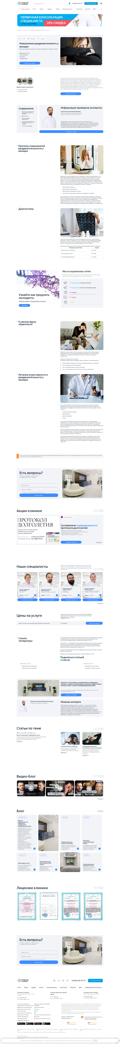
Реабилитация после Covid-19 (24, 1009)
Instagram (74, 292)
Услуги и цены (25, 9)
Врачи (41, 9)
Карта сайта (36, 1016)
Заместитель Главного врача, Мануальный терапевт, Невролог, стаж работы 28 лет (71, 113)
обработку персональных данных (37, 492)
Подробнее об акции (71, 542)
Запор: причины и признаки (29, 668)
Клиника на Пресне (68, 517)
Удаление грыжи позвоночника (24, 1013)
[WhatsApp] (63, 660)
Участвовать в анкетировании (90, 1019)
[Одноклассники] (67, 660)
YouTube (74, 297)
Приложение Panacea (22, 1018)
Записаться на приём (95, 980)
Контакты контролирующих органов (42, 1014)
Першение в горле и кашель (92, 668)
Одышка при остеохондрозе (29, 666)
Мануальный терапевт (46, 592)
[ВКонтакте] (65, 660)
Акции (58, 9)
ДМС (94, 9)
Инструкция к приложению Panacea (42, 1018)
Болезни (87, 9)
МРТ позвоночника (21, 1011)
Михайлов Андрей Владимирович (90, 589)
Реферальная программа (93, 987)
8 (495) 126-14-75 (65, 618)
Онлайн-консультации (39, 1007)
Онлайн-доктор (67, 9)
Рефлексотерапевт (89, 591)
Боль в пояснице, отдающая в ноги (28, 735)
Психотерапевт (24, 55)
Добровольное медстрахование (24, 1007)
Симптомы (79, 9)
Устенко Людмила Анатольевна (24, 590)
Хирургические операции (23, 1014)
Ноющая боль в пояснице (91, 666)
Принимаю (95, 1040)
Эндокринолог (24, 58)
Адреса (50, 9)
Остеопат (96, 592)
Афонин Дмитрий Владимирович (67, 589)
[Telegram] (61, 660)
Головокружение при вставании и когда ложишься (92, 747)
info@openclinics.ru (66, 1018)
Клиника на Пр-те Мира (91, 992)
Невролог (22, 56)
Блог (35, 1013)
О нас (34, 9)
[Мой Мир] (69, 660)
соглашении (88, 1040)
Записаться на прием (91, 3)
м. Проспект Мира (22, 91)
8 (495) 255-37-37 (77, 3)
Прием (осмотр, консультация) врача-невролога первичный (34, 623)
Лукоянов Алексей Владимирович (71, 111)
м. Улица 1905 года (22, 89)
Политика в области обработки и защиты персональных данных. (52, 1032)
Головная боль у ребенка (69, 746)
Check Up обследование (22, 1016)
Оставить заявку (39, 495)
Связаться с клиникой (71, 695)
